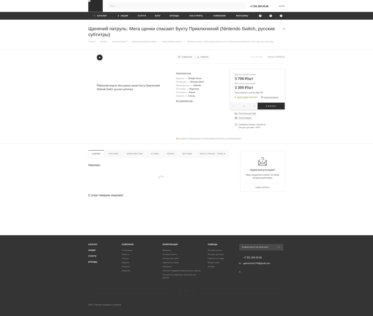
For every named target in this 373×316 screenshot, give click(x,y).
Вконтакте (183, 293)
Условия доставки (170, 258)
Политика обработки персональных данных (182, 271)
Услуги (92, 256)
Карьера (125, 262)
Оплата (170, 154)
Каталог (93, 244)
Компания (127, 244)
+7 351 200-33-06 (259, 6)
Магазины (167, 250)
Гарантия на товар (171, 262)
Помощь (213, 244)
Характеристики (135, 154)
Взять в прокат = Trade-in (213, 154)
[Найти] (241, 6)
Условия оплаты (170, 254)
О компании (127, 250)
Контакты (126, 266)
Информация (170, 244)
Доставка (187, 154)
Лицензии (126, 271)
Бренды (92, 262)
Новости (125, 254)
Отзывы (155, 154)
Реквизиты (167, 266)
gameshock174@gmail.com (256, 263)
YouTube (190, 293)
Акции (91, 250)
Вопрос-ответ (214, 262)
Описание (114, 154)
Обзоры (211, 266)
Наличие (96, 154)
